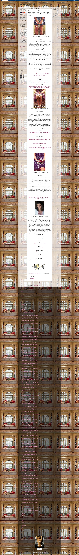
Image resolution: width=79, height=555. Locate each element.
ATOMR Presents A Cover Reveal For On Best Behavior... (30, 385)
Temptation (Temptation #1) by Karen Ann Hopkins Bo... (30, 441)
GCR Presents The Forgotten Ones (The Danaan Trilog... (30, 475)
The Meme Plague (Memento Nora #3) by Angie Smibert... (30, 318)
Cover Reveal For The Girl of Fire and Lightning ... (29, 472)
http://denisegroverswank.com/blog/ (39, 243)
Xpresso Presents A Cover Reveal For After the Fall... (29, 360)
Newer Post (30, 283)
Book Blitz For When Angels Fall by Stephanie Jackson (30, 389)
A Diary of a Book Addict (27, 4)
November (23, 304)
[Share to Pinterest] (48, 273)
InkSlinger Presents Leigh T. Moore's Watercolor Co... (30, 398)
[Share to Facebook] (47, 273)
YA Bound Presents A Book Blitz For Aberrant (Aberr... (30, 336)
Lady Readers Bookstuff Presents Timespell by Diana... (30, 379)
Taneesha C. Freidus (55, 15)
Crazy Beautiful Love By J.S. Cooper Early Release (29, 358)
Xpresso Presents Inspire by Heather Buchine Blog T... (30, 462)
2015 (22, 298)
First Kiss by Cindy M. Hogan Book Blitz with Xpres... (30, 315)
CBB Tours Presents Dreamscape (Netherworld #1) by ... (30, 384)
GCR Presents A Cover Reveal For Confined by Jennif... (30, 427)
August (23, 309)
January (23, 525)
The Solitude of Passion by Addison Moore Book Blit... (30, 480)
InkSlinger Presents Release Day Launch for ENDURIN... (30, 414)
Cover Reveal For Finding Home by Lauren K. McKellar (30, 320)
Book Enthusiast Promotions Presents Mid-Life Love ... (30, 355)
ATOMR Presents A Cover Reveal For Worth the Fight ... (30, 446)
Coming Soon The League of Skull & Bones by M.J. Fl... (30, 438)
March (23, 522)
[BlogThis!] (45, 273)
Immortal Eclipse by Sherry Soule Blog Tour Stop (29, 440)
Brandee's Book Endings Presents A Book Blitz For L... (30, 483)
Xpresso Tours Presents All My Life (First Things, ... (29, 443)
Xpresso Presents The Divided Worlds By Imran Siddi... (30, 331)
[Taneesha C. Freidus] (53, 16)
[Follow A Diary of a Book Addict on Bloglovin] (24, 58)
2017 (22, 294)
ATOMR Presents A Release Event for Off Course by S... (30, 507)
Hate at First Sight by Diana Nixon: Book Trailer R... (30, 406)
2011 (22, 529)
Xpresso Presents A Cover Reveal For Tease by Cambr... (30, 366)
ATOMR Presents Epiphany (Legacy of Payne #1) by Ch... (30, 317)
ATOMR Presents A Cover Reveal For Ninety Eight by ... (30, 449)
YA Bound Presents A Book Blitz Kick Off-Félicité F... (30, 476)
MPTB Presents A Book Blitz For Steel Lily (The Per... (30, 408)
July (23, 515)
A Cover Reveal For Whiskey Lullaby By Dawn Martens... (30, 417)
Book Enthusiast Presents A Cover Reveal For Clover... (30, 499)
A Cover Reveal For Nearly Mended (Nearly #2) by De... (30, 510)
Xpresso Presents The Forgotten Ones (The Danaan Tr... (30, 325)
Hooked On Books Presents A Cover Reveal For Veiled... (30, 376)
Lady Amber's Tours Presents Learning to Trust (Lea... (30, 454)
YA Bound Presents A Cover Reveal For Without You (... (30, 369)
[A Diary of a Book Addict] (39, 547)
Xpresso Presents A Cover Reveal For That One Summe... (30, 393)
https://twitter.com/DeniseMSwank (39, 255)
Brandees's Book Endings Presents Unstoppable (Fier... (30, 373)
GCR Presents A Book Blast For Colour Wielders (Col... (30, 323)
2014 (22, 299)
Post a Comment (31, 278)
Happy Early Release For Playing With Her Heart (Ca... (30, 435)
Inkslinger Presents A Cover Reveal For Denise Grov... (30, 504)
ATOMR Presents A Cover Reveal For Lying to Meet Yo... (30, 491)
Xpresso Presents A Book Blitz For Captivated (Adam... (30, 349)
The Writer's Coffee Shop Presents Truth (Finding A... (29, 513)
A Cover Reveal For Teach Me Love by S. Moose (29, 347)
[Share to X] (46, 273)
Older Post (49, 283)
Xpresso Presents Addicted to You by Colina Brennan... (30, 339)
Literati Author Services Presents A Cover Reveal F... (29, 419)
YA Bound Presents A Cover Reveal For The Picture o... (30, 350)
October (23, 306)
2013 (22, 301)
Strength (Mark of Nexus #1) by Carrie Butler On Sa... (30, 424)
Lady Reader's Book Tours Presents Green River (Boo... (30, 357)
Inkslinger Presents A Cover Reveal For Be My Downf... (30, 500)
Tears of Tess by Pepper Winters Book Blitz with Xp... (30, 451)
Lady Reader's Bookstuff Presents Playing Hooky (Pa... (30, 448)
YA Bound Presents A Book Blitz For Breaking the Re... (30, 430)
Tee (25, 12)
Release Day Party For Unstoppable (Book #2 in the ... (30, 413)
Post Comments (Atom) (35, 285)
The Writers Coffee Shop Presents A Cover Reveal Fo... (30, 459)
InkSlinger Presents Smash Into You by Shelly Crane (29, 465)
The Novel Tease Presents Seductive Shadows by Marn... (30, 397)
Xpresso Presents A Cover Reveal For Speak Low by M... (30, 368)
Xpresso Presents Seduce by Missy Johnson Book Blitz (30, 381)
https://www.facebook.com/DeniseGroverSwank (39, 251)
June (23, 517)
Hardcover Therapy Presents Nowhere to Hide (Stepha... (30, 473)
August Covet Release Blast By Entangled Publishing (30, 310)
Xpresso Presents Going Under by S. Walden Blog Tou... (30, 425)
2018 (22, 293)
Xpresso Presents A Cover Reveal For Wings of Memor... (30, 326)
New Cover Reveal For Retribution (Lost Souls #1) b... (30, 433)
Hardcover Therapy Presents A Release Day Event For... (30, 352)
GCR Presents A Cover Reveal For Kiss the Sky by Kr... (30, 392)
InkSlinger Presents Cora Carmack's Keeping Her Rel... (30, 470)
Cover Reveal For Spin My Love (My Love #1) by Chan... (30, 505)
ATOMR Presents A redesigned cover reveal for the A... (30, 422)
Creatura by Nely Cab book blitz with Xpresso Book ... (30, 492)
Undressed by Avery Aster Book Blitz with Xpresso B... (30, 464)
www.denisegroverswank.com (39, 238)
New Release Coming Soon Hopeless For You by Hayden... (30, 401)
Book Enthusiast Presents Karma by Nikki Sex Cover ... (30, 411)
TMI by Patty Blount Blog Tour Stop (27, 312)
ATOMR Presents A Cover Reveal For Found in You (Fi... (30, 342)
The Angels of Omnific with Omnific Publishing (29, 496)
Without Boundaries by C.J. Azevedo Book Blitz (29, 494)
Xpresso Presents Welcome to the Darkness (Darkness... (30, 497)
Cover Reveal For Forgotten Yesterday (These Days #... (30, 502)
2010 (22, 530)
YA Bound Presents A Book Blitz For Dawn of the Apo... (30, 486)
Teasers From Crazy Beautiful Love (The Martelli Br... (30, 403)
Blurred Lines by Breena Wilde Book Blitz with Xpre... (30, 478)
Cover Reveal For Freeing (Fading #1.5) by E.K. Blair (30, 488)
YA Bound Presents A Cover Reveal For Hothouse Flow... (30, 371)
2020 (22, 289)
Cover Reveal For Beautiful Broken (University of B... (30, 344)
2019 (22, 291)
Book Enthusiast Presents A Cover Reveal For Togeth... (30, 333)
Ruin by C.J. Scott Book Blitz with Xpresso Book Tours (30, 334)
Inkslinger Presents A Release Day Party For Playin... (30, 416)
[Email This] (44, 273)
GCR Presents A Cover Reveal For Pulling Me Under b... (30, 409)
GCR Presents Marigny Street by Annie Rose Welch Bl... (30, 382)
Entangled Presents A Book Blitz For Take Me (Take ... (30, 363)
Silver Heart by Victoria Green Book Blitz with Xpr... (29, 365)
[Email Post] (43, 273)
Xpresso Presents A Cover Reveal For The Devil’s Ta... (30, 467)
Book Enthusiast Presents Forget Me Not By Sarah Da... (30, 456)
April (23, 520)
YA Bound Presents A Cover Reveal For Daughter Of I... (30, 481)
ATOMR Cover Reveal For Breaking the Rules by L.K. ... (30, 328)
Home (40, 283)
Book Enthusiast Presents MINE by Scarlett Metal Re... (30, 341)
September (23, 307)
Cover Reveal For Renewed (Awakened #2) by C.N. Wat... (30, 395)
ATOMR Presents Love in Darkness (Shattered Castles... (30, 390)
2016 (22, 296)
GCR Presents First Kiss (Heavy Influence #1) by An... (30, 489)
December (23, 302)
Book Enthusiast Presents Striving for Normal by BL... (30, 387)
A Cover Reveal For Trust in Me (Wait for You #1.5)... (30, 457)
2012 (22, 527)
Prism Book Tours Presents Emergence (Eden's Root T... (30, 374)
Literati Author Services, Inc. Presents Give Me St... (29, 400)
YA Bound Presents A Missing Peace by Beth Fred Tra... (30, 432)
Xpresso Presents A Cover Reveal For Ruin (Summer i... (30, 508)
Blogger (45, 552)
